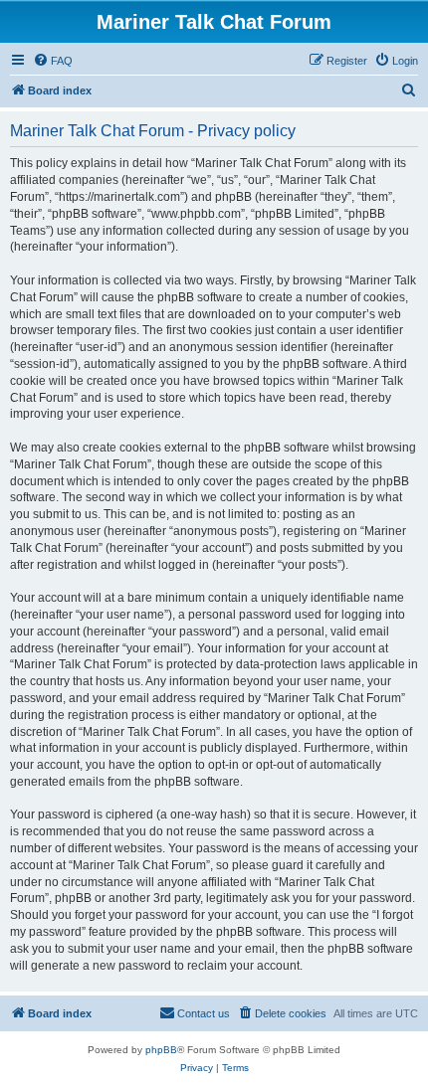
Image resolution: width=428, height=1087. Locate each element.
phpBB (161, 1049)
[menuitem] (53, 61)
